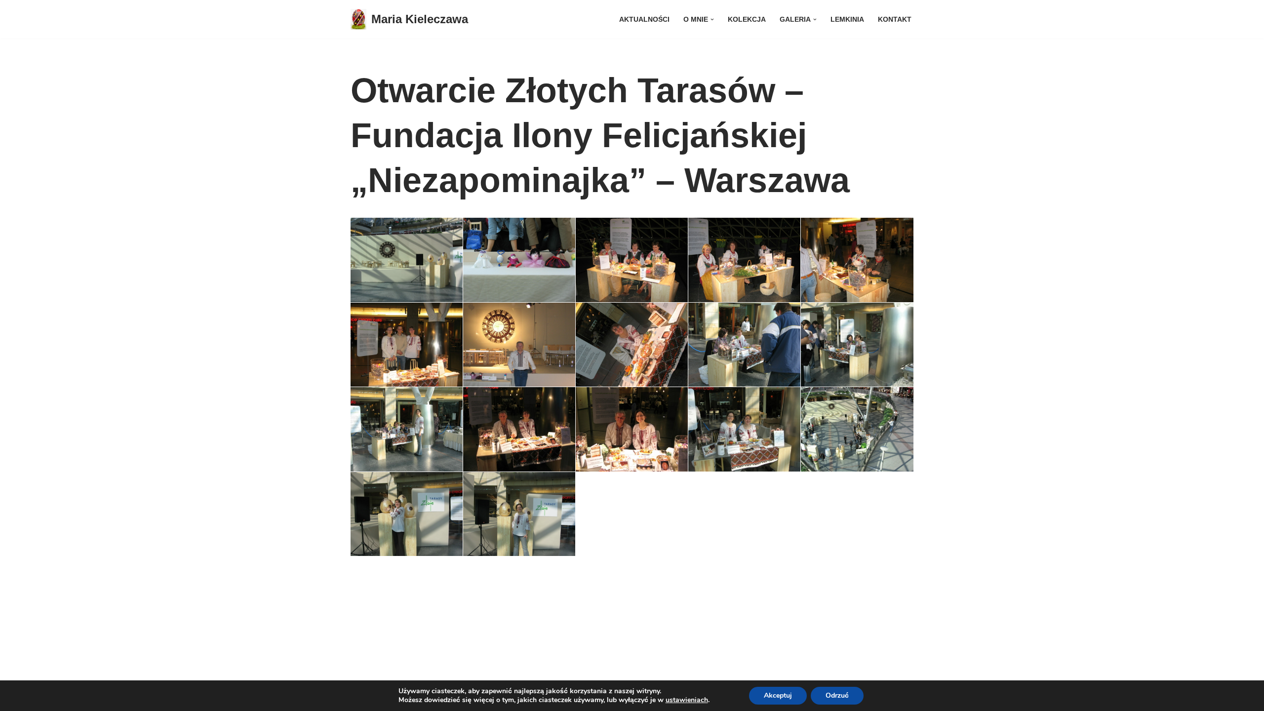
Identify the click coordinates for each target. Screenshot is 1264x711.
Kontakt (894, 19)
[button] (712, 19)
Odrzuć (837, 695)
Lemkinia (847, 19)
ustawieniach (687, 700)
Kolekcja (747, 19)
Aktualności (644, 19)
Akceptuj (778, 695)
